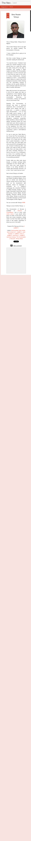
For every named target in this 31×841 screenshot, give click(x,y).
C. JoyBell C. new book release (16, 236)
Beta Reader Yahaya (16, 15)
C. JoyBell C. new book (15, 234)
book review (22, 230)
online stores (10, 214)
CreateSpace (9, 212)
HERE (23, 202)
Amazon (20, 210)
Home (11, 7)
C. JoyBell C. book (18, 233)
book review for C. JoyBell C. (14, 232)
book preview (14, 230)
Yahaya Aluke (19, 238)
